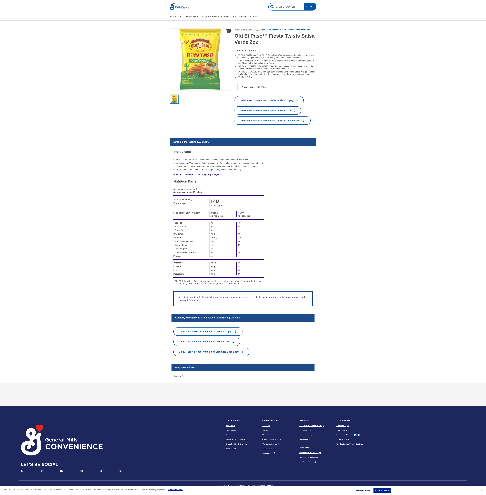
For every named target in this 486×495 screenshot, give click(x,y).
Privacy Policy (342, 430)
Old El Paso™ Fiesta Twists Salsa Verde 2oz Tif (265, 110)
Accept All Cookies (382, 490)
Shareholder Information (310, 453)
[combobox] (292, 7)
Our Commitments (271, 444)
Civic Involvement (307, 462)
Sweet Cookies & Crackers (236, 444)
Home (237, 30)
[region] (243, 490)
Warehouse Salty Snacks (254, 30)
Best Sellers (230, 426)
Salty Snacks (231, 430)
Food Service (231, 448)
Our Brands (305, 430)
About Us (266, 426)
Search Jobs (268, 448)
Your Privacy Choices (348, 435)
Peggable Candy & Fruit (235, 439)
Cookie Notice (342, 439)
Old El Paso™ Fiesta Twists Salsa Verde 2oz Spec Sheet (270, 120)
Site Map (265, 430)
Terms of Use (342, 426)
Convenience (304, 439)
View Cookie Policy (175, 490)
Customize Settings (363, 490)
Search (309, 7)
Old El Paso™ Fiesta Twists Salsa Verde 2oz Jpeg (266, 100)
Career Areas (269, 453)
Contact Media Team (271, 439)
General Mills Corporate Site (311, 426)
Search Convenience (285, 7)
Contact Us (266, 435)
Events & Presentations (309, 457)
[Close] (482, 490)
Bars (227, 435)
